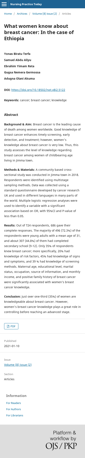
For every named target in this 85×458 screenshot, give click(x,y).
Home (8, 13)
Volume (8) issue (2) (44, 13)
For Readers (13, 403)
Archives (22, 13)
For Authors (13, 409)
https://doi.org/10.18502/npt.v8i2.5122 (38, 90)
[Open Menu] (4, 4)
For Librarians (14, 415)
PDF (12, 326)
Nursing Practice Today (26, 4)
